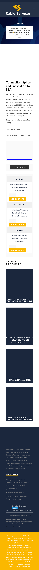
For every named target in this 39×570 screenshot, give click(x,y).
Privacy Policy (26, 566)
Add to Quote (17, 199)
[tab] (13, 130)
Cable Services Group (17, 515)
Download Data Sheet (19, 167)
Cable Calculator (20, 543)
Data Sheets (12, 135)
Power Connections (20, 120)
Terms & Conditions (15, 566)
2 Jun (27, 515)
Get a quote (25, 135)
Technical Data (13, 130)
